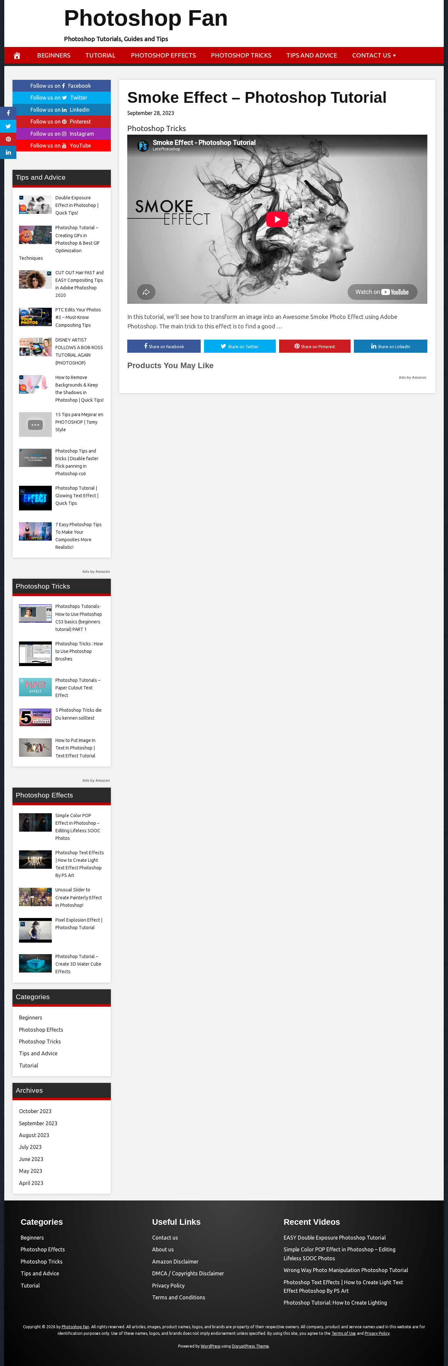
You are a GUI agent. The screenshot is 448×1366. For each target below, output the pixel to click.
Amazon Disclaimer (175, 1262)
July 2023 (30, 1147)
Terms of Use (344, 1333)
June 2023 (31, 1159)
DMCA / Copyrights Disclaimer (188, 1273)
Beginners (53, 55)
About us (163, 1249)
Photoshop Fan (146, 18)
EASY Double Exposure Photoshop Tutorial (335, 1238)
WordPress (210, 1346)
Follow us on (61, 86)
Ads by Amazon (412, 377)
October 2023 (35, 1111)
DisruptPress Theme (250, 1346)
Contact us (371, 55)
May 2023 (30, 1171)
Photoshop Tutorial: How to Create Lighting (335, 1303)
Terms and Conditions (178, 1297)
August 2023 (34, 1135)
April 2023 (31, 1183)
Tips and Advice (311, 55)
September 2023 (38, 1123)
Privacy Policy (168, 1285)
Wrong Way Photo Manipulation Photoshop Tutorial (346, 1270)
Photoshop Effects (163, 55)
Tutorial (100, 55)
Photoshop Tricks (241, 55)
